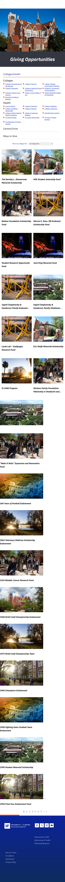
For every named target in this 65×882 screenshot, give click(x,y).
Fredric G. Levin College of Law (33, 94)
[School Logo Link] (17, 826)
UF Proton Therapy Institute (50, 118)
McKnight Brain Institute (52, 113)
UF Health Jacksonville (32, 117)
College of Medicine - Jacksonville (11, 110)
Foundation (10, 856)
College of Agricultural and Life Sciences (13, 85)
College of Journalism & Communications (52, 89)
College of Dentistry (31, 106)
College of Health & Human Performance (33, 89)
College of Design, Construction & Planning (52, 85)
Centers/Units (10, 128)
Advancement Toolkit (42, 840)
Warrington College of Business (12, 98)
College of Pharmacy (51, 109)
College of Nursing (30, 109)
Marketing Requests (42, 843)
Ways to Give (10, 136)
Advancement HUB (41, 837)
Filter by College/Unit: (20, 144)
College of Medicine (51, 106)
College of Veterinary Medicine (31, 114)
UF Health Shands (10, 117)
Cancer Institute (10, 106)
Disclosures (10, 859)
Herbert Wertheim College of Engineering (53, 94)
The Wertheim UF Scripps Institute (13, 123)
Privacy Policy (11, 862)
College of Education (11, 88)
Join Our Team (11, 852)
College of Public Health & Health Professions (13, 114)
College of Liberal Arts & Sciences (12, 94)
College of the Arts (30, 84)
